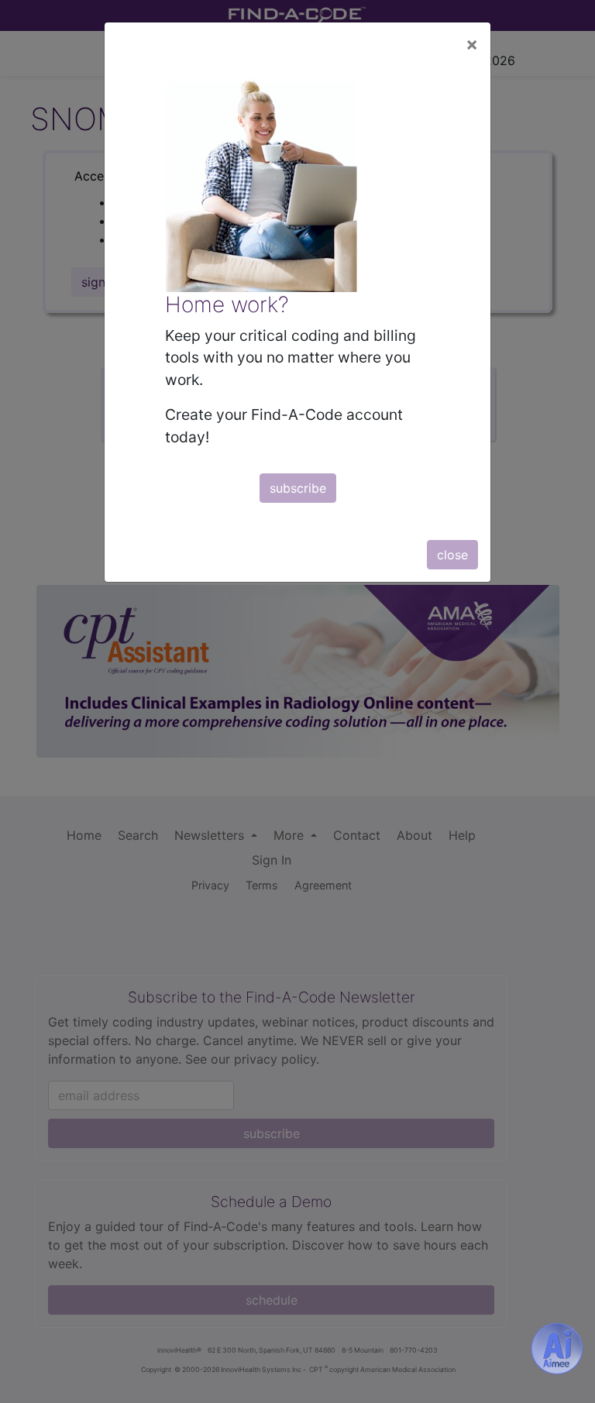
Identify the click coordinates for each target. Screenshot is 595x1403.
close (452, 554)
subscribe (298, 488)
